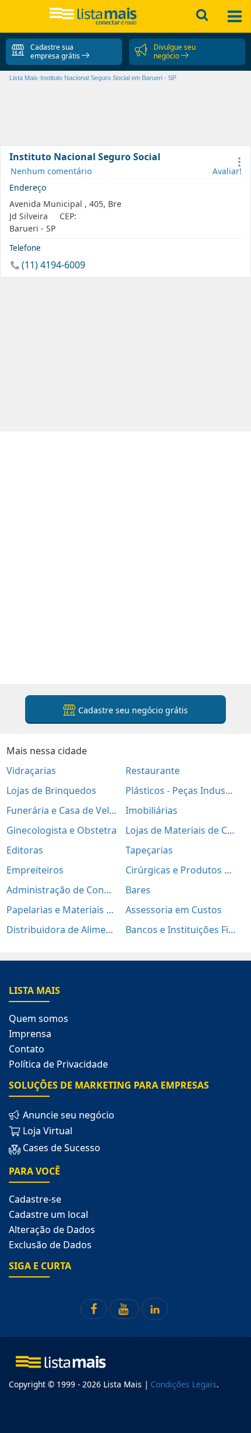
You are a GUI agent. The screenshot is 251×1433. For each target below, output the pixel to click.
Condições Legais (184, 1384)
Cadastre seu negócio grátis (132, 710)
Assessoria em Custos (174, 909)
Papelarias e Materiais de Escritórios (61, 909)
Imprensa (30, 1033)
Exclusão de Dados (50, 1244)
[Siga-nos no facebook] (94, 1309)
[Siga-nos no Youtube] (124, 1309)
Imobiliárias (151, 810)
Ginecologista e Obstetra (61, 830)
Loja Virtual (46, 1130)
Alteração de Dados (52, 1229)
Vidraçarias (31, 770)
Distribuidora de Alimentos (61, 929)
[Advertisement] (125, 557)
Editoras (24, 850)
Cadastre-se (35, 1199)
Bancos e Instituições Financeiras (181, 929)
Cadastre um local (48, 1214)
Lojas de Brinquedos (51, 790)
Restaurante (153, 770)
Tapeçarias (149, 850)
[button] (239, 162)
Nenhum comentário (51, 171)
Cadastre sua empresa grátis (56, 51)
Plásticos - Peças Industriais (181, 790)
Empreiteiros (35, 870)
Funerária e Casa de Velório (61, 810)
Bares (138, 889)
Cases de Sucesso (60, 1148)
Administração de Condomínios (61, 889)
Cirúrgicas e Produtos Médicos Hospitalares (181, 870)
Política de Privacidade (58, 1064)
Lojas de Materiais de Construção (181, 830)
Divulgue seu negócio (175, 51)
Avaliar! (227, 171)
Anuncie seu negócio (67, 1115)
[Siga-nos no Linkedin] (155, 1309)
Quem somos (38, 1018)
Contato (26, 1048)
